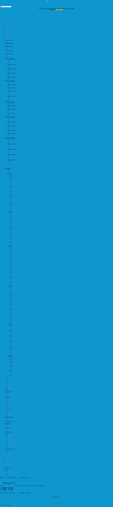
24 (52, 502)
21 (57, 501)
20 (56, 501)
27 (56, 502)
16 (60, 499)
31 (52, 503)
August (55, 494)
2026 (58, 494)
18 (54, 501)
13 (56, 499)
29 (58, 502)
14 (57, 499)
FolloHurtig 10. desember (63, 14)
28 (57, 502)
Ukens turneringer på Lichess (10, 480)
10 (52, 499)
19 (55, 501)
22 (58, 501)
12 (55, 499)
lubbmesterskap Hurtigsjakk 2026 (57, 12)
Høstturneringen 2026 (56, 11)
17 (52, 501)
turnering (16, 492)
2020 (18, 477)
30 (60, 502)
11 (54, 499)
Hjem (5, 477)
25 (54, 502)
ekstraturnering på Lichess (9, 485)
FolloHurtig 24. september (50, 14)
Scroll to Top (2, 505)
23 (60, 501)
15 (58, 499)
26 (55, 502)
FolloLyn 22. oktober (61, 13)
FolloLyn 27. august (51, 13)
